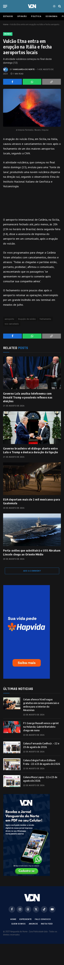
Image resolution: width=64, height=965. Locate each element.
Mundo (7, 34)
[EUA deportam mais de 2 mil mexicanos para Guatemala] (32, 478)
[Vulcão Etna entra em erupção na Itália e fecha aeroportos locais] (32, 108)
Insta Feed (47, 924)
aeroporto (9, 319)
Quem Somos (18, 924)
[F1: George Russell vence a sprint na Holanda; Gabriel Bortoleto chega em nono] (11, 727)
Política (36, 16)
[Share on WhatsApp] (32, 82)
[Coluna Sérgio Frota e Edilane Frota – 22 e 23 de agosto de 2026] (11, 764)
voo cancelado (12, 324)
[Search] (59, 6)
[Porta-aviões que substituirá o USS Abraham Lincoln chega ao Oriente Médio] (32, 529)
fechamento (45, 319)
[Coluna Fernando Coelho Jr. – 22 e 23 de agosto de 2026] (11, 747)
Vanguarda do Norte (24, 69)
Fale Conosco (43, 919)
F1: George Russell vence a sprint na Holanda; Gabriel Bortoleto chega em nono (41, 727)
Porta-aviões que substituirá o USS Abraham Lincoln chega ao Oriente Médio (31, 552)
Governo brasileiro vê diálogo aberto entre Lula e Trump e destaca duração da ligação (30, 450)
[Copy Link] (51, 82)
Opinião (22, 16)
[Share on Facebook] (12, 82)
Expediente (25, 919)
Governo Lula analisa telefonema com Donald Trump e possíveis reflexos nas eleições (27, 397)
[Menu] (5, 6)
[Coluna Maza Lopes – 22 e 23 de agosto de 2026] (11, 781)
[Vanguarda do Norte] (32, 6)
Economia (51, 16)
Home (5, 24)
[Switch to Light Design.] (54, 6)
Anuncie (33, 924)
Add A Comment (32, 571)
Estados (8, 16)
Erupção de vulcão (27, 319)
